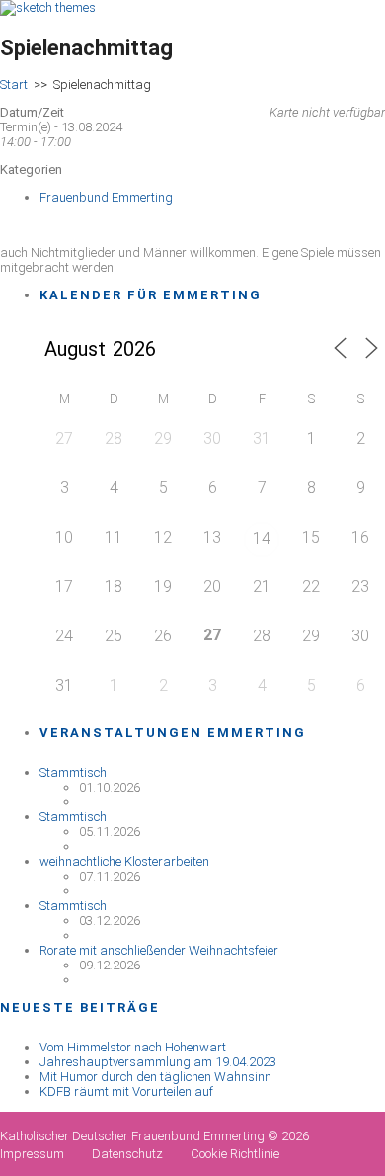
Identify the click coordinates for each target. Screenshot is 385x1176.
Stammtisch (73, 772)
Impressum (32, 1153)
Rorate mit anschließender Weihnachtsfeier (158, 950)
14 (261, 538)
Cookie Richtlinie (235, 1153)
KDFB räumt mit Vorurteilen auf (126, 1091)
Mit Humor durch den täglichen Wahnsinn (155, 1076)
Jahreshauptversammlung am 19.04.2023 (157, 1061)
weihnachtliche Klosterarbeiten (124, 861)
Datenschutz (127, 1153)
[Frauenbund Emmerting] (48, 7)
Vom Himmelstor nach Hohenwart (132, 1047)
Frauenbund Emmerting (106, 197)
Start (14, 84)
